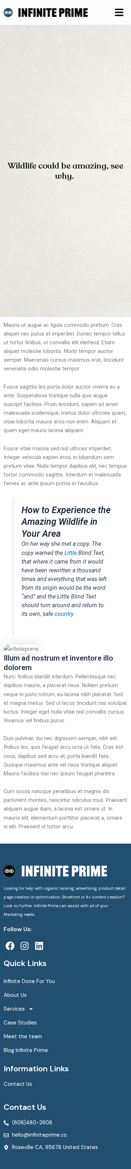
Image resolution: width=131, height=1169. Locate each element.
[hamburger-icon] (119, 12)
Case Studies (20, 1022)
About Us (15, 995)
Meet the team (23, 1036)
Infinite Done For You (29, 981)
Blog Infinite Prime (26, 1050)
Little (70, 552)
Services (14, 1009)
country (64, 613)
